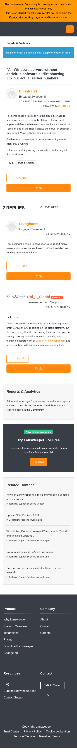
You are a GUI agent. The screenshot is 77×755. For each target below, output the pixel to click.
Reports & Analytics (18, 43)
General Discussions (19, 520)
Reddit (22, 12)
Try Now (38, 462)
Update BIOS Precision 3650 (22, 515)
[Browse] (5, 29)
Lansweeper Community (19, 29)
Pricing (8, 639)
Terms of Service (24, 736)
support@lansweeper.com (50, 340)
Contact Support (14, 697)
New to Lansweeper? (38, 431)
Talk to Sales (52, 685)
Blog (6, 684)
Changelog (11, 652)
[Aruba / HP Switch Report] (63, 206)
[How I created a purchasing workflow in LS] (70, 206)
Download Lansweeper (18, 646)
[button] (10, 178)
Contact (45, 626)
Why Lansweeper (15, 619)
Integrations (11, 632)
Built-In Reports (26, 163)
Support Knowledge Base (20, 690)
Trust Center (11, 731)
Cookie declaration (58, 731)
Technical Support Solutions (22, 504)
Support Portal (45, 12)
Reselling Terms (49, 736)
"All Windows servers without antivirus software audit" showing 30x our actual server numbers (35, 74)
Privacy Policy (32, 731)
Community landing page (24, 17)
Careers (45, 632)
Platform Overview (15, 626)
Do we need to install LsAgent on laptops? (30, 552)
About (44, 619)
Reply (38, 187)
